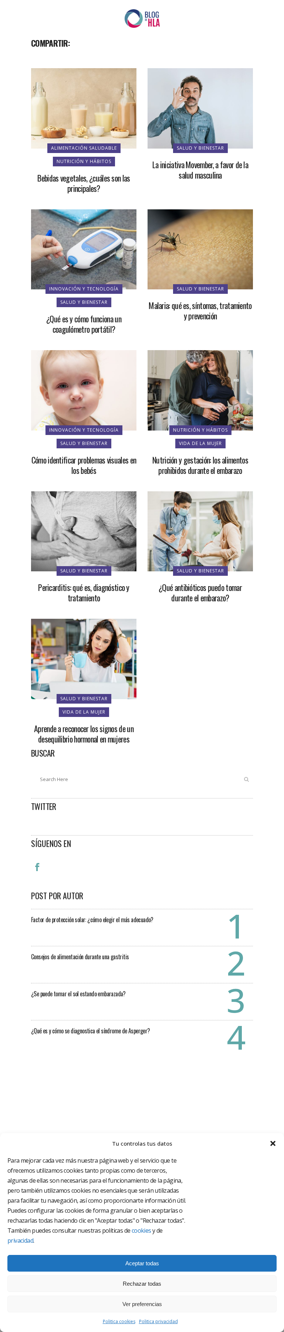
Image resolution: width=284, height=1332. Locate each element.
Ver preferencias (142, 1304)
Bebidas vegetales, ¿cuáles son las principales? (83, 183)
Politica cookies (119, 1321)
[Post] (56, 59)
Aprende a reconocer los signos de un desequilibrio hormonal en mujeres (83, 734)
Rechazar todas (142, 1283)
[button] (273, 1143)
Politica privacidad (158, 1321)
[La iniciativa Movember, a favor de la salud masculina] (200, 108)
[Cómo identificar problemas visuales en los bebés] (83, 390)
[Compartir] (39, 59)
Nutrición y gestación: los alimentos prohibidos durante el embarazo (200, 465)
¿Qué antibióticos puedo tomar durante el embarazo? (200, 592)
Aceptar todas (142, 1263)
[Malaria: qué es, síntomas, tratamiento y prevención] (200, 249)
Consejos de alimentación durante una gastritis (80, 956)
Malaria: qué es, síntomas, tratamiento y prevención (200, 310)
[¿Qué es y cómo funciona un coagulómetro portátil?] (83, 249)
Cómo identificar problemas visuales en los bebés (83, 465)
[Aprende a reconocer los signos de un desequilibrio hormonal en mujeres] (83, 658)
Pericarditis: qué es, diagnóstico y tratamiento (83, 592)
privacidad (20, 1240)
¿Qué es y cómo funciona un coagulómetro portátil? (83, 324)
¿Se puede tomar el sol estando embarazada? (78, 993)
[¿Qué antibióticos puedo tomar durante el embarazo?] (200, 531)
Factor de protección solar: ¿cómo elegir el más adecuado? (92, 919)
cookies (141, 1230)
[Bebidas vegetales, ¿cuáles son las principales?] (83, 108)
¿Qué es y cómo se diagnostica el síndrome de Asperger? (90, 1030)
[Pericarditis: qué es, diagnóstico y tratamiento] (83, 531)
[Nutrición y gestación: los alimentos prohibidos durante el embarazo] (200, 390)
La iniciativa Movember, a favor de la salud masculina (200, 170)
